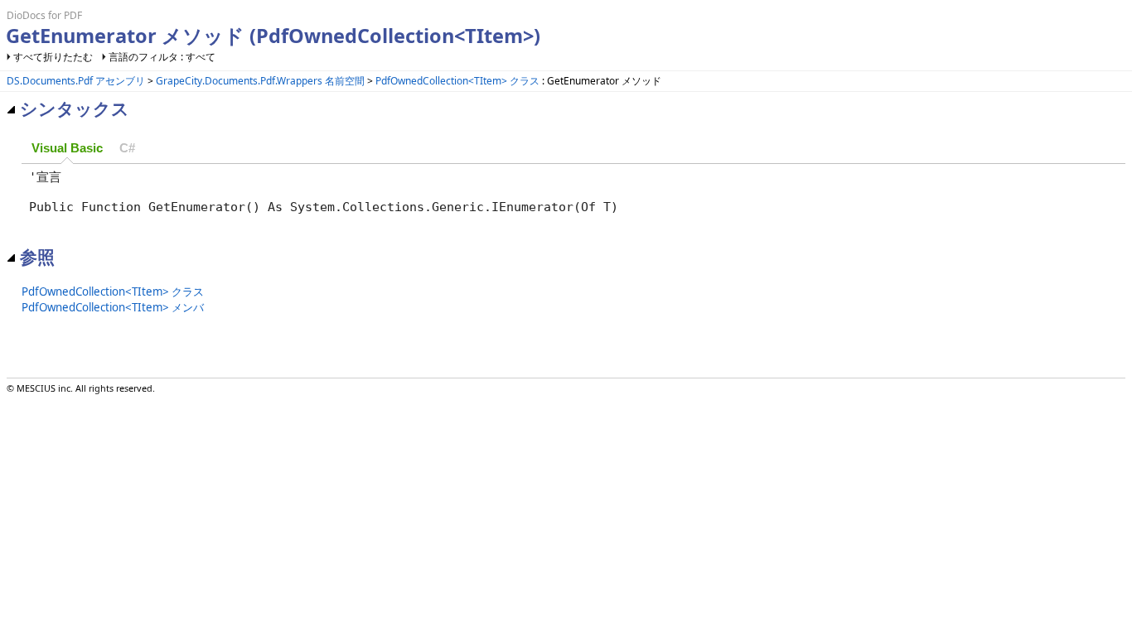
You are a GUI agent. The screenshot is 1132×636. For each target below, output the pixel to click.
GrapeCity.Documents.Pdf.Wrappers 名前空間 (260, 81)
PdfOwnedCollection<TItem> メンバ (113, 307)
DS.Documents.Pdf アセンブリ (76, 81)
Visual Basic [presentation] (67, 148)
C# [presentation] (127, 148)
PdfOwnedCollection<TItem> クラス (457, 81)
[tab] (67, 149)
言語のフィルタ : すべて (162, 57)
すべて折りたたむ (53, 57)
